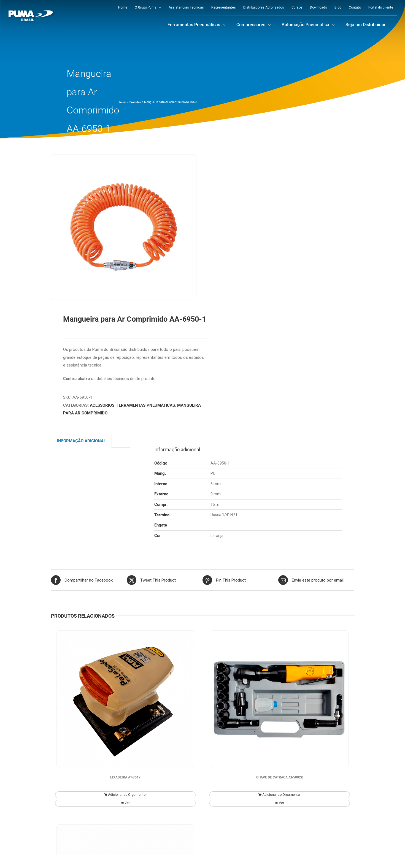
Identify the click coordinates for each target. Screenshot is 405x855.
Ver (127, 803)
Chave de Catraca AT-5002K (279, 777)
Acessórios (102, 405)
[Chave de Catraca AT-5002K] (279, 699)
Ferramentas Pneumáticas (146, 405)
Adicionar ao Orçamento (126, 795)
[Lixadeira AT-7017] (125, 699)
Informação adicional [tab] (81, 440)
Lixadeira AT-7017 (125, 777)
